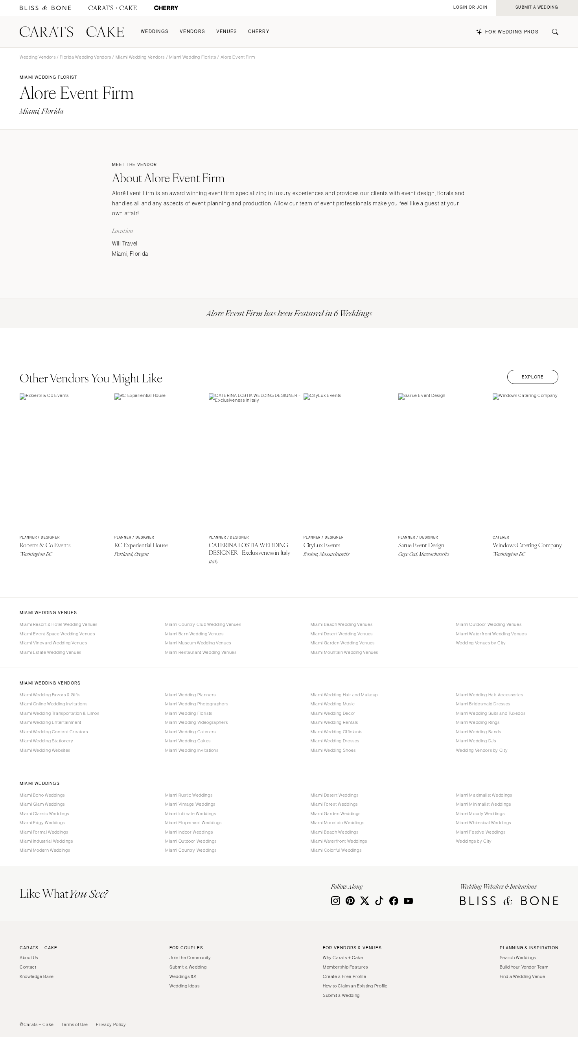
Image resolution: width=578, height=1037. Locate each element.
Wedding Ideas (184, 985)
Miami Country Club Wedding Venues (203, 624)
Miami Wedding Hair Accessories (489, 694)
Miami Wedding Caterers (190, 731)
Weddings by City (474, 841)
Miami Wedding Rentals (334, 722)
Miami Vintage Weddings (190, 804)
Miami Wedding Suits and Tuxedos (491, 713)
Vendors (192, 31)
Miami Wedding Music (333, 703)
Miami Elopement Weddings (193, 822)
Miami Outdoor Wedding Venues (489, 624)
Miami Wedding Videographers (196, 722)
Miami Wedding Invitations (192, 750)
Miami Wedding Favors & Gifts (50, 694)
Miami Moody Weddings (480, 813)
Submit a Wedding (187, 967)
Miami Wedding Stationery (47, 740)
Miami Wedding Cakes (188, 740)
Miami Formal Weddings (44, 832)
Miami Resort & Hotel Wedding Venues (59, 624)
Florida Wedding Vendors (85, 57)
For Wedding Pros (512, 32)
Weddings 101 (183, 976)
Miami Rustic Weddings (188, 795)
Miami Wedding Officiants (337, 731)
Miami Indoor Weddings (189, 832)
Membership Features (345, 967)
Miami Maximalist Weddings (484, 795)
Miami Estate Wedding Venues (50, 652)
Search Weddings (518, 957)
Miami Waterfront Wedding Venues (491, 633)
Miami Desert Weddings (335, 795)
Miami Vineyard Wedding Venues (53, 642)
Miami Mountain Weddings (337, 822)
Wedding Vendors (37, 57)
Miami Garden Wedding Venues (343, 642)
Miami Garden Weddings (336, 813)
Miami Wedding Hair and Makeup (344, 694)
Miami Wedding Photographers (196, 703)
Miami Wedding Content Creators (54, 731)
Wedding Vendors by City (482, 750)
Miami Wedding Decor (333, 713)
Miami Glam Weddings (42, 804)
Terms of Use (74, 1024)
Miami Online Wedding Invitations (53, 703)
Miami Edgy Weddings (42, 822)
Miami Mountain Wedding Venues (344, 652)
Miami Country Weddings (191, 850)
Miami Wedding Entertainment (50, 722)
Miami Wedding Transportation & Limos (59, 713)
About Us (29, 957)
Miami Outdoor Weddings (191, 841)
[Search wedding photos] (166, 8)
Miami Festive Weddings (481, 832)
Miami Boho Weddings (42, 795)
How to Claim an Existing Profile (355, 985)
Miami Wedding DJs (476, 740)
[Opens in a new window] (45, 8)
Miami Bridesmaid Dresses (483, 703)
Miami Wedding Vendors (140, 57)
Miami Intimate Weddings (190, 813)
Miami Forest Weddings (334, 804)
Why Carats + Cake (343, 957)
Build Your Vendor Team (524, 967)
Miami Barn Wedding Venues (194, 633)
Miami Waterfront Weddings (339, 841)
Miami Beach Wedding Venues (341, 624)
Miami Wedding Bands (478, 731)
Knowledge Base (37, 976)
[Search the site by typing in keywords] (552, 32)
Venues (226, 31)
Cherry (258, 31)
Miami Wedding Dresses (335, 740)
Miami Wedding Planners (190, 694)
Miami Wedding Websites (45, 750)
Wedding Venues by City (481, 642)
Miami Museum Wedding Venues (198, 642)
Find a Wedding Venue (522, 976)
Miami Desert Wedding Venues (342, 633)
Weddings (155, 31)
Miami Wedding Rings (478, 722)
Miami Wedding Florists (192, 57)
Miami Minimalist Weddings (483, 804)
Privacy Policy (111, 1024)
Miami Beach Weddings (335, 832)
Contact (28, 967)
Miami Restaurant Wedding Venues (201, 652)
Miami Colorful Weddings (336, 850)
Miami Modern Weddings (45, 850)
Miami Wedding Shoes (333, 750)
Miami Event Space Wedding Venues (57, 633)
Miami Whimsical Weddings (483, 822)
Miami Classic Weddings (44, 813)
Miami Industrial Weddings (46, 841)
